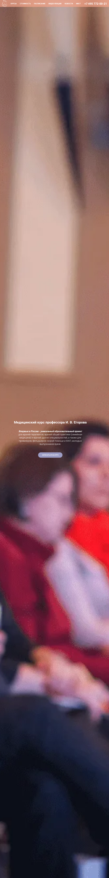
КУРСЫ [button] (14, 4)
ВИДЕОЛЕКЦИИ (55, 4)
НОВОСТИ (69, 4)
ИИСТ (78, 4)
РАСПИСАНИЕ (39, 4)
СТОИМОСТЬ (25, 4)
